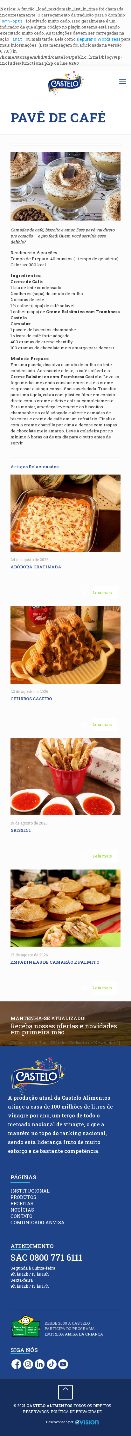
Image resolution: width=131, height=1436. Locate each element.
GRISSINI (21, 830)
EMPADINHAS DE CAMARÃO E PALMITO (55, 962)
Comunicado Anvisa (37, 1222)
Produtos (23, 1197)
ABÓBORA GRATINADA (36, 567)
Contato (21, 1216)
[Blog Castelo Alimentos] (65, 84)
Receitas (21, 1203)
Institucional (30, 1191)
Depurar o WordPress (99, 39)
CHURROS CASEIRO (31, 699)
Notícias (22, 1210)
